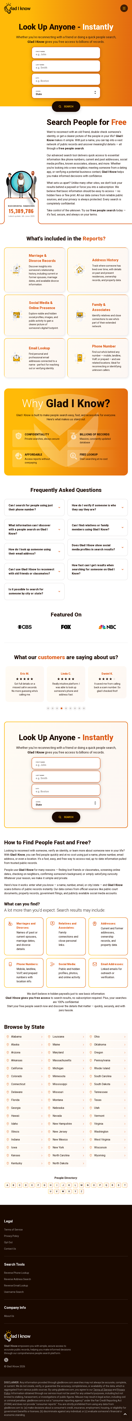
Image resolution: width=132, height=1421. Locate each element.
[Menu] (124, 8)
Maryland (58, 1052)
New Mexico (60, 1139)
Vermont (99, 1115)
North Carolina (61, 1155)
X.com (6, 1360)
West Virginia (102, 1139)
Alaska (15, 1044)
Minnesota (59, 1076)
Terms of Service (13, 1229)
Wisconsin (100, 1147)
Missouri (58, 1092)
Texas (97, 1100)
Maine (56, 1044)
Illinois (15, 1131)
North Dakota (60, 1163)
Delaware (17, 1092)
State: (38, 91)
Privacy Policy (11, 1236)
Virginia (98, 1123)
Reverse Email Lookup (16, 1285)
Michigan (58, 1068)
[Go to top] (125, 1414)
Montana (58, 1100)
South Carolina (102, 1076)
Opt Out (8, 1242)
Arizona (15, 1052)
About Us (9, 1316)
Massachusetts (62, 1060)
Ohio (97, 1036)
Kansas (15, 1155)
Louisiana (58, 1036)
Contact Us (10, 1248)
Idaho (14, 1123)
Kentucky (16, 1163)
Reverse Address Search (17, 1279)
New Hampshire (62, 1123)
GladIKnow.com (17, 8)
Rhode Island (102, 1068)
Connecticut (18, 1084)
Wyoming (99, 1155)
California (17, 1068)
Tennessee (101, 1092)
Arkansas (16, 1060)
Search (68, 106)
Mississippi (60, 1084)
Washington (101, 1131)
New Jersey (60, 1131)
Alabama (16, 1036)
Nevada (57, 1115)
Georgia (15, 1108)
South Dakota (102, 1084)
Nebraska (58, 1108)
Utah (97, 1108)
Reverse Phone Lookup (16, 1272)
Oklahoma (100, 1044)
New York (58, 1147)
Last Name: (40, 65)
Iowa (14, 1147)
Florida (15, 1100)
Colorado (16, 1076)
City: (37, 78)
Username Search (14, 1292)
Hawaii (15, 1115)
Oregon (98, 1052)
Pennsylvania (102, 1060)
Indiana (15, 1139)
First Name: (40, 51)
